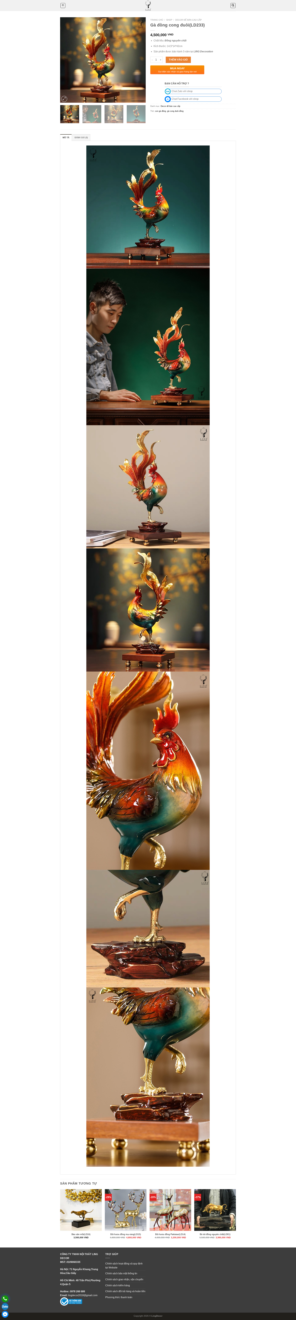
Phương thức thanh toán (118, 1297)
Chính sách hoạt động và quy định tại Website (124, 1265)
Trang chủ (156, 20)
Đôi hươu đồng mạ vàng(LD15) (125, 1234)
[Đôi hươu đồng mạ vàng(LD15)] (125, 1210)
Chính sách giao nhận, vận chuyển (124, 1279)
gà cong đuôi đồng (175, 111)
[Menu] (63, 5)
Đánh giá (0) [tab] (81, 137)
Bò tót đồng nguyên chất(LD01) (215, 1234)
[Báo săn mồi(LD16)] (81, 1210)
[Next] (140, 60)
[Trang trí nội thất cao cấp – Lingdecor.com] (148, 5)
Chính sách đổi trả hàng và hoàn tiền (125, 1291)
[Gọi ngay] (5, 1298)
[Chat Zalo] (5, 1306)
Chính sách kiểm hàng (117, 1285)
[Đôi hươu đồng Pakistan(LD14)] (170, 1210)
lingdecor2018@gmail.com (82, 1295)
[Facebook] (5, 1314)
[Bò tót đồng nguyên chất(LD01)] (215, 1210)
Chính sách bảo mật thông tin (121, 1273)
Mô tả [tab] (66, 137)
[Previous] (65, 60)
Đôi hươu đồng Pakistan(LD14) (170, 1234)
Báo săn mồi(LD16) (81, 1234)
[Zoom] (64, 99)
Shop (169, 20)
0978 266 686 (77, 1291)
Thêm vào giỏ (178, 59)
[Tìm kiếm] (233, 5)
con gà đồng (160, 111)
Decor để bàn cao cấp (188, 20)
